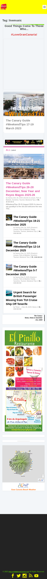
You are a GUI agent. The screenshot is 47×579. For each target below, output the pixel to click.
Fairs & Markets (24, 229)
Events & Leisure (29, 198)
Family (33, 229)
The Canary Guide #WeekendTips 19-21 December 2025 (23, 220)
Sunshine (15, 200)
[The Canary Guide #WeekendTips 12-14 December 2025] (9, 243)
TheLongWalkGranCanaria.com (18, 571)
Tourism (22, 200)
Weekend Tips (30, 200)
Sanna (10, 198)
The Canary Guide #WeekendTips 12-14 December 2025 (23, 246)
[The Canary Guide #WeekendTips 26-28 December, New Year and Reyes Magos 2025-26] (24, 166)
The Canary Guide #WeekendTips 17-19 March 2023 (20, 124)
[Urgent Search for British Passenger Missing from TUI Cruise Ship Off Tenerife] (9, 293)
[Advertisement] (23, 64)
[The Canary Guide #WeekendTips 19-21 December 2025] (9, 217)
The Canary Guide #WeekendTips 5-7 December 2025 (21, 270)
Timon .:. (18, 307)
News (34, 307)
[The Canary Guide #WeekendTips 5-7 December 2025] (9, 267)
